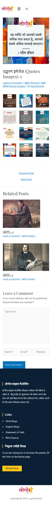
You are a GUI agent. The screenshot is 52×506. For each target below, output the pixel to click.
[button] (18, 8)
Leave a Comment (12, 82)
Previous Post (26, 173)
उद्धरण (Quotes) (32, 82)
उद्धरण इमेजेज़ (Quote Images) (24, 84)
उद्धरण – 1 (8, 231)
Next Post (26, 179)
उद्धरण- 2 (8, 275)
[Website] (42, 352)
